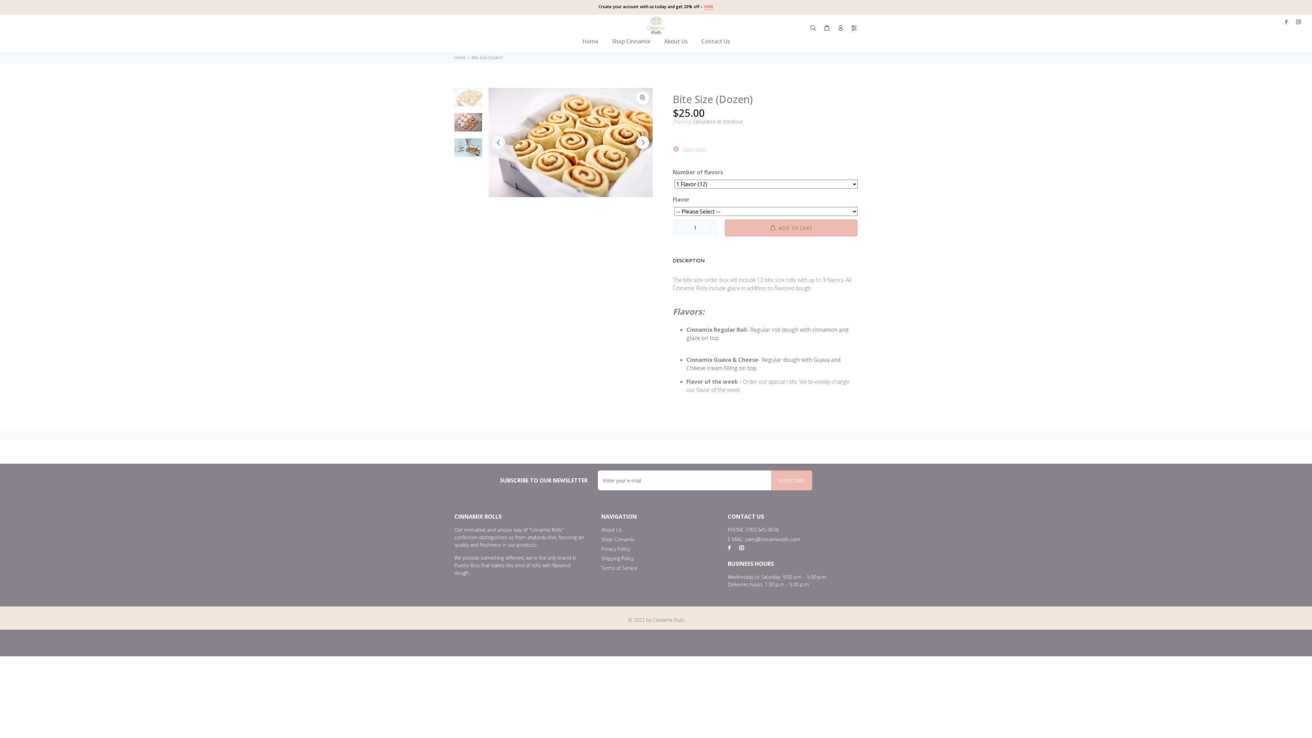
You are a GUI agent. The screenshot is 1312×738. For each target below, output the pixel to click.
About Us (611, 530)
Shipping (682, 121)
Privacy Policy (615, 549)
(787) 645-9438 (762, 530)
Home (460, 57)
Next (642, 142)
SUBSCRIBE (791, 480)
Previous (498, 142)
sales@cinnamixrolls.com (772, 539)
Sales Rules (694, 150)
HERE (708, 7)
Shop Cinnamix (617, 539)
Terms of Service (619, 568)
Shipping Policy (617, 558)
